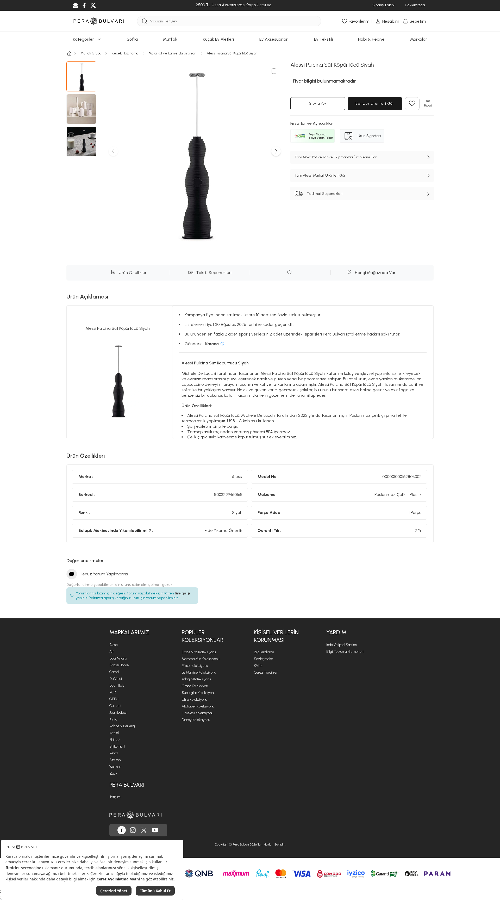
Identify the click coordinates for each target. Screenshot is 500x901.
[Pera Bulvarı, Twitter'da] (144, 830)
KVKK (258, 665)
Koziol (114, 733)
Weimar (115, 767)
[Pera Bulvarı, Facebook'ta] (121, 830)
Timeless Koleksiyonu (197, 713)
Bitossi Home (119, 665)
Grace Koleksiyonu (195, 686)
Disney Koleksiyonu (196, 720)
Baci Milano (118, 658)
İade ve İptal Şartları (341, 645)
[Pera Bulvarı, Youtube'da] (155, 830)
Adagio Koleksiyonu (196, 679)
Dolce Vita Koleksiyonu (199, 652)
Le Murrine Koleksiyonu (199, 672)
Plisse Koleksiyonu (195, 665)
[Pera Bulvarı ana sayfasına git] (135, 814)
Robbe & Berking (122, 726)
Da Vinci (115, 678)
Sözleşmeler (263, 659)
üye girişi (182, 593)
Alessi (113, 645)
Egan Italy (116, 685)
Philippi (114, 739)
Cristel (114, 672)
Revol (113, 753)
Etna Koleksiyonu (194, 699)
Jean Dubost (118, 712)
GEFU (113, 699)
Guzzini (115, 706)
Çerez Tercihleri (266, 672)
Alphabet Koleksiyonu (198, 706)
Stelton (115, 760)
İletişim (114, 797)
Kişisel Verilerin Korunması (276, 636)
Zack (113, 773)
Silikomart (117, 746)
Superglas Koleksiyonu (198, 693)
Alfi (111, 651)
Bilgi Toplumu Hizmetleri (345, 651)
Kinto (113, 719)
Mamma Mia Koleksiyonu (200, 659)
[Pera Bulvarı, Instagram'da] (133, 830)
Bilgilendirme (264, 652)
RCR (112, 692)
